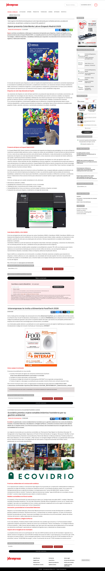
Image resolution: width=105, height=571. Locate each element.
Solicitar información (47, 268)
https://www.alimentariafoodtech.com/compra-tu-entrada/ (27, 375)
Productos (36, 11)
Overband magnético (88, 89)
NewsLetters (36, 562)
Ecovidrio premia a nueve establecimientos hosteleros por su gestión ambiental (86, 154)
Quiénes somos (52, 564)
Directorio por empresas (84, 202)
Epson (9, 33)
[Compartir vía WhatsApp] (71, 30)
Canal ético (51, 560)
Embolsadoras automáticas (89, 58)
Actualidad (23, 11)
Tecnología (44, 11)
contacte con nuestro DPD (40, 298)
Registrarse (36, 560)
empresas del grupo (34, 297)
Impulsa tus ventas (81, 210)
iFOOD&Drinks (50, 318)
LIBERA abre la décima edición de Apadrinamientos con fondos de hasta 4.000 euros (87, 162)
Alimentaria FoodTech (47, 316)
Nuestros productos (54, 562)
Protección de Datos (69, 560)
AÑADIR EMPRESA (85, 560)
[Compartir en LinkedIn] (67, 30)
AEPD (22, 299)
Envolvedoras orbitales (89, 82)
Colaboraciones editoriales (68, 565)
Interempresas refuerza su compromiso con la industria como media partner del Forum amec (86, 169)
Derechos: (51, 297)
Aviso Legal (23, 294)
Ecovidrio (10, 422)
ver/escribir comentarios (41, 403)
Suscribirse (87, 132)
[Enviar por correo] (56, 30)
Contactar (51, 558)
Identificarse (36, 558)
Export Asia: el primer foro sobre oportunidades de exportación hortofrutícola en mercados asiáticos (87, 177)
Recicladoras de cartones (90, 74)
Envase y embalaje (13, 11)
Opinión (29, 11)
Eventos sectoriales (81, 213)
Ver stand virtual (58, 268)
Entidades (57, 11)
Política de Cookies (69, 562)
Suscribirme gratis (58, 286)
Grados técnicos (90, 65)
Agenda (50, 11)
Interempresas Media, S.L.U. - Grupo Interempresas (54, 569)
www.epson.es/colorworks (26, 263)
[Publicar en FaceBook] (60, 30)
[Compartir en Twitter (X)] (64, 30)
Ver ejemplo (35, 284)
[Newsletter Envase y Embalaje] (87, 112)
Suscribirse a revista (38, 564)
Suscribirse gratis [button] (86, 4)
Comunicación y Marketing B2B (84, 212)
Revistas (63, 11)
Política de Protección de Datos (33, 294)
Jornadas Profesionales (82, 208)
